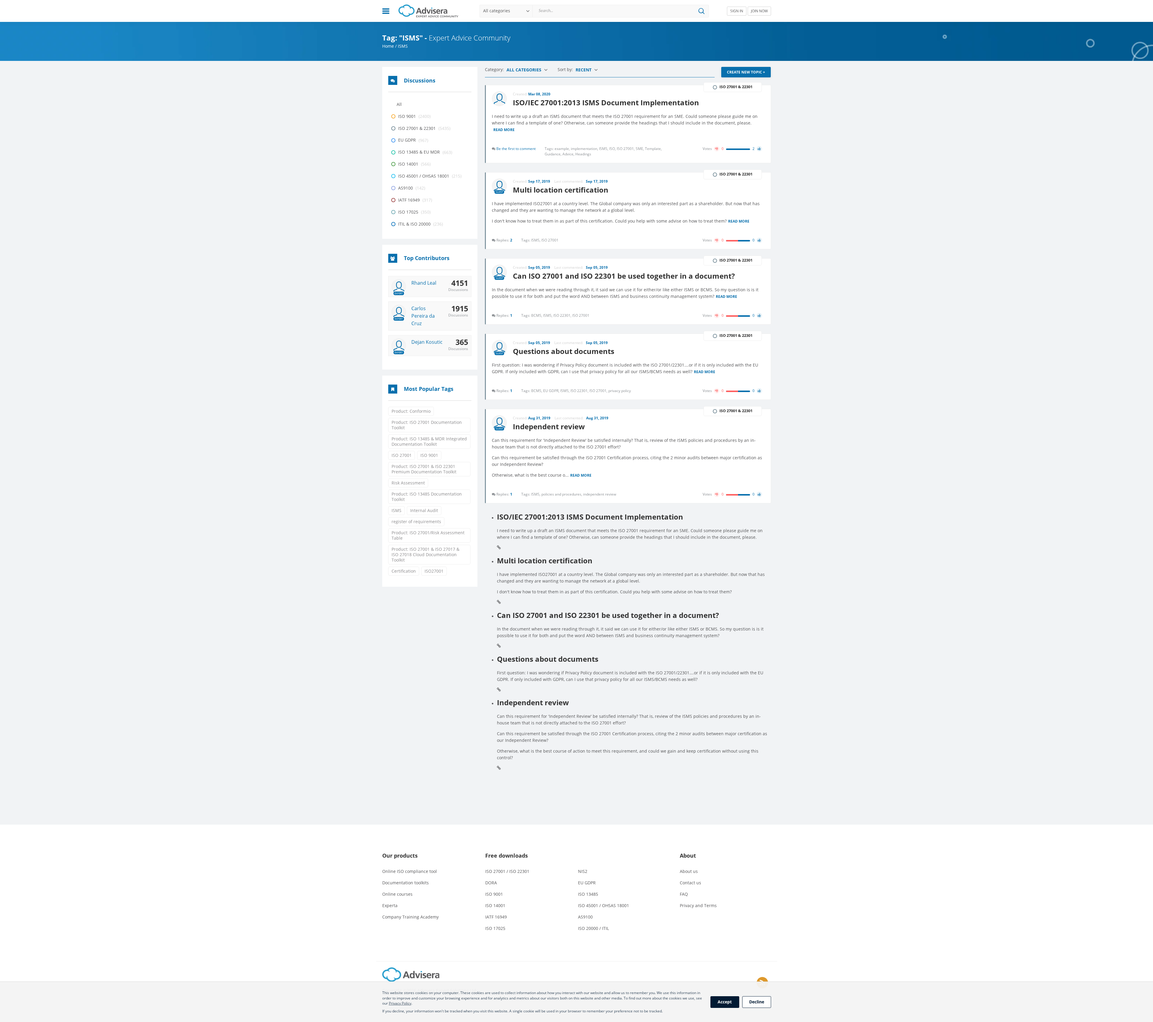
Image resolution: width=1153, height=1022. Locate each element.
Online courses (397, 894)
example (563, 148)
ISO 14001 (495, 905)
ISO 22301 (562, 315)
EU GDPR (551, 390)
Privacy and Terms (698, 905)
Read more (504, 130)
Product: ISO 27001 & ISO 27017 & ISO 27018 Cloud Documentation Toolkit (425, 554)
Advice (568, 154)
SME (640, 148)
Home (388, 46)
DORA (491, 883)
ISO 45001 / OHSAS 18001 (603, 905)
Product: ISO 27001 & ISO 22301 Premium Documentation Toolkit (424, 469)
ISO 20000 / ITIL (593, 928)
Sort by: (566, 69)
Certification (404, 571)
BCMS (537, 315)
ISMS (396, 510)
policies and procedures (562, 494)
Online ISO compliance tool (409, 871)
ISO (613, 148)
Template (653, 148)
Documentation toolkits (405, 883)
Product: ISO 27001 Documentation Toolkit (427, 424)
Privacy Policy (400, 1003)
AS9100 (585, 917)
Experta (390, 905)
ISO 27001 (402, 455)
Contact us (690, 883)
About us (689, 871)
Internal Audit (424, 510)
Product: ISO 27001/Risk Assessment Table (428, 535)
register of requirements (416, 521)
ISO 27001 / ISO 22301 (507, 871)
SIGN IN (736, 10)
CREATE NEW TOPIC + (746, 72)
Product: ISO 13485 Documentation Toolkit (427, 496)
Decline (756, 1002)
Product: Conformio (411, 411)
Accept (725, 1002)
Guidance (553, 154)
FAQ (684, 894)
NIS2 (582, 871)
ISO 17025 (495, 928)
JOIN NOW (759, 10)
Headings (583, 154)
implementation (585, 148)
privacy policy (619, 390)
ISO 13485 (588, 894)
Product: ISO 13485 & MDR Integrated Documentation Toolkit (429, 441)
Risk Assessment (408, 483)
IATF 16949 (496, 917)
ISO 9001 (429, 455)
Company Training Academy (410, 917)
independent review (599, 494)
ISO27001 (434, 571)
